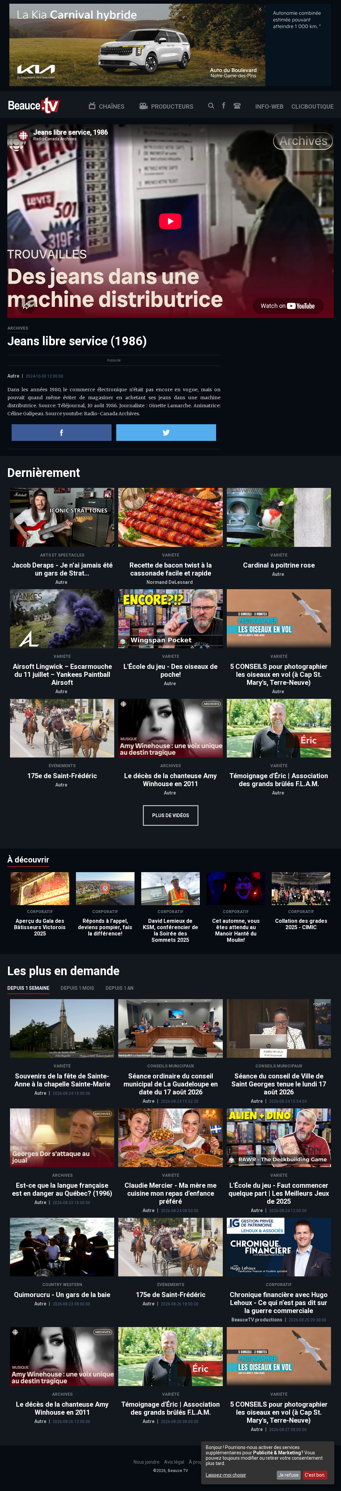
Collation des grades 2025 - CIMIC (301, 924)
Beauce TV (34, 104)
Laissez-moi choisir (226, 1475)
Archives (17, 328)
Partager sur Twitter (166, 432)
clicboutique (312, 106)
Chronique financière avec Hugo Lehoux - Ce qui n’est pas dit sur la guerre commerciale (279, 1303)
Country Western (62, 1284)
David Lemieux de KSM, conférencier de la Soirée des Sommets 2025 (170, 930)
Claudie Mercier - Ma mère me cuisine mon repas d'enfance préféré (170, 1193)
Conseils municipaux (170, 1066)
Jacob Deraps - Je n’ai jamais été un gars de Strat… (62, 569)
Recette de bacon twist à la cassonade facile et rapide (171, 569)
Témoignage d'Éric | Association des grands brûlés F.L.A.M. (278, 780)
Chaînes (112, 106)
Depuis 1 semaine (28, 988)
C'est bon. (315, 1475)
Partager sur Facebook (62, 432)
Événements (62, 765)
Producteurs (172, 106)
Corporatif (40, 911)
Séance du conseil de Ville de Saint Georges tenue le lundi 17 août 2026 (278, 1084)
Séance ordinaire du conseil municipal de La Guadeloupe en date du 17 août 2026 (171, 1084)
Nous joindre (237, 106)
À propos (198, 1462)
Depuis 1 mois (77, 988)
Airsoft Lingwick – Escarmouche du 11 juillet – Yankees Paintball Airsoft (62, 675)
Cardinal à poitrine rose (279, 565)
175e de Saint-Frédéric (62, 776)
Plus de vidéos (170, 815)
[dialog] (267, 1462)
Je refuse (288, 1475)
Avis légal (174, 1462)
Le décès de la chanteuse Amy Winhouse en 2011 (170, 780)
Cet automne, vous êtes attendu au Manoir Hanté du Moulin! (236, 930)
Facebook (223, 105)
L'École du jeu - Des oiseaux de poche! (170, 671)
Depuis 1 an (120, 988)
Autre (13, 376)
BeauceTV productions (257, 1319)
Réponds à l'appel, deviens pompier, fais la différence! (105, 927)
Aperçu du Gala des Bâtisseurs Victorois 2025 (40, 927)
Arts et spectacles (62, 555)
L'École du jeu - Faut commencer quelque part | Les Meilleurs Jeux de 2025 (278, 1193)
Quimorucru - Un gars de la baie (62, 1295)
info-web (269, 106)
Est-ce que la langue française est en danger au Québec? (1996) (62, 1189)
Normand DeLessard (170, 582)
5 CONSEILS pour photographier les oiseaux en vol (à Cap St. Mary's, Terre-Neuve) (279, 675)
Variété (170, 555)
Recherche (211, 106)
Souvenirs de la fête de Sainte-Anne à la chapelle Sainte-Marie (62, 1080)
